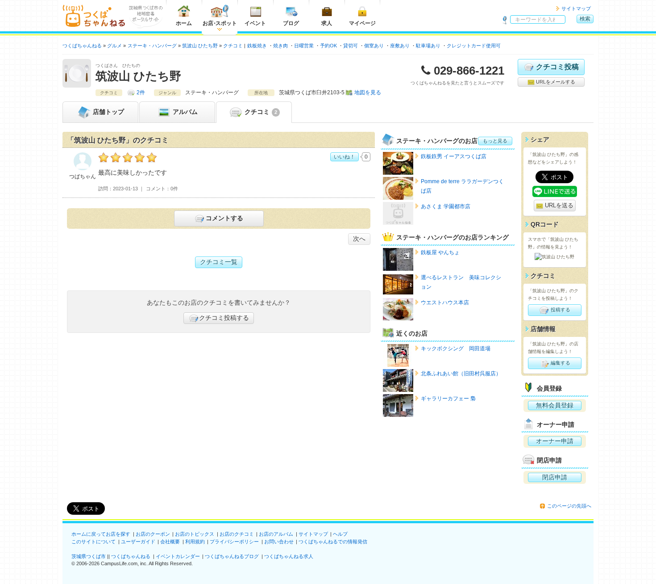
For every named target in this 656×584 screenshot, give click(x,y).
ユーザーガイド (138, 541)
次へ (359, 238)
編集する (559, 363)
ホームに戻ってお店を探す (100, 534)
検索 (585, 19)
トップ (108, 111)
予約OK (328, 45)
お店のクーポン (153, 534)
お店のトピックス (194, 534)
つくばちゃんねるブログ (232, 556)
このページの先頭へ (569, 505)
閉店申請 (554, 477)
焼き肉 (280, 45)
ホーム (184, 23)
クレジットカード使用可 (474, 45)
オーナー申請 (554, 441)
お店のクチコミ (237, 534)
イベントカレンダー (178, 556)
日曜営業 (304, 45)
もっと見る (495, 140)
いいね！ (344, 157)
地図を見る (367, 92)
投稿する (559, 309)
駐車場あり (428, 45)
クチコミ (260, 111)
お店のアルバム (276, 534)
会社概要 (170, 541)
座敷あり (400, 45)
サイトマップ (576, 8)
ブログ (291, 23)
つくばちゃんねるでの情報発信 (333, 541)
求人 (326, 23)
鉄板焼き (257, 45)
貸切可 (350, 45)
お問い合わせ (279, 541)
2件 (141, 92)
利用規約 (195, 541)
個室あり (374, 45)
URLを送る (558, 205)
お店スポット (220, 23)
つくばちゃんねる (130, 556)
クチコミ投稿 (557, 67)
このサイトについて (93, 541)
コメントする (224, 218)
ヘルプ (340, 534)
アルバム (184, 111)
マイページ (362, 23)
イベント (255, 23)
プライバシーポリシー (234, 541)
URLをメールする (555, 81)
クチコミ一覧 (218, 261)
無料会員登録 (554, 405)
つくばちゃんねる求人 (288, 556)
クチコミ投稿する (224, 317)
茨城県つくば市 (88, 556)
